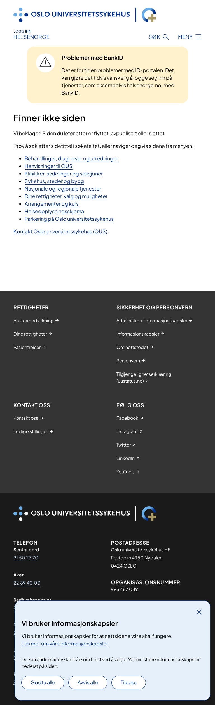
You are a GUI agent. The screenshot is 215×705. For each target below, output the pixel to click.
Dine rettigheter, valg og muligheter (66, 196)
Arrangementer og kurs (52, 203)
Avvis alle (88, 682)
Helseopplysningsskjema (54, 211)
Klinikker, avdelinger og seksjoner (64, 173)
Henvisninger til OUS (49, 166)
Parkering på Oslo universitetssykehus (69, 218)
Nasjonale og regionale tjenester (63, 188)
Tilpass (129, 682)
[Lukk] (199, 611)
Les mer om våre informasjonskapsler (65, 643)
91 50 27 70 (25, 558)
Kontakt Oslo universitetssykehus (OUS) (60, 231)
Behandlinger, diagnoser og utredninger (71, 158)
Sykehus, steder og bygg (54, 181)
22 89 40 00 (27, 583)
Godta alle (43, 682)
